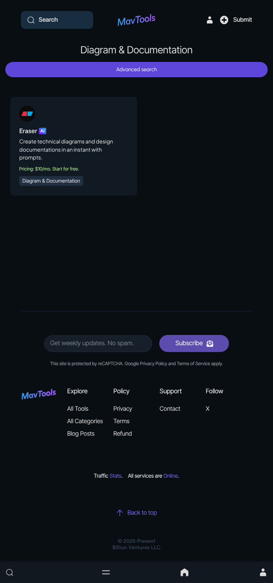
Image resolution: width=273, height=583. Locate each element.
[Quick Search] (49, 572)
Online (171, 475)
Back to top (142, 512)
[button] (106, 572)
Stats (115, 475)
